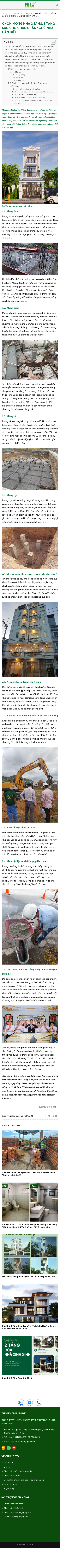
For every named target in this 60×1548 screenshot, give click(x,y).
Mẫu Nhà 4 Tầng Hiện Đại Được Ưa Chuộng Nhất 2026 (28, 1277)
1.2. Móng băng (19, 75)
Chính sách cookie (12, 1476)
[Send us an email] (3, 1448)
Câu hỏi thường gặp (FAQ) (16, 1517)
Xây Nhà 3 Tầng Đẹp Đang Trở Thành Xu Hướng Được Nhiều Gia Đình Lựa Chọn (29, 1327)
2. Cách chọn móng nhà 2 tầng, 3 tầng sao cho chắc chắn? (30, 84)
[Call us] (9, 1448)
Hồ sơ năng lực (11, 1484)
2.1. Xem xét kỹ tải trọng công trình (26, 89)
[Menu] (4, 5)
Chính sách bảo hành (13, 1504)
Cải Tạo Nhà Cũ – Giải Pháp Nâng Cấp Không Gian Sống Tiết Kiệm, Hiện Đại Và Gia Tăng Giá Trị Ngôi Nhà (29, 1226)
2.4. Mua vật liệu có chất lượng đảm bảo (29, 98)
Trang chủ (6, 14)
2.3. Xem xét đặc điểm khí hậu (25, 95)
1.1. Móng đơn (18, 72)
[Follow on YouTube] (14, 1448)
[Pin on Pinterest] (56, 1116)
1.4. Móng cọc (18, 80)
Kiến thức (18, 14)
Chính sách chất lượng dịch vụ (18, 1513)
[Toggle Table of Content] (52, 42)
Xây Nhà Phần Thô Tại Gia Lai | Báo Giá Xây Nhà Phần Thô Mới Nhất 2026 (28, 1174)
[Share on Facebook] (46, 1116)
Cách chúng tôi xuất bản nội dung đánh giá (24, 1480)
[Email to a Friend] (53, 1116)
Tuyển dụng (9, 1489)
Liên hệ (7, 1467)
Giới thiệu (8, 1463)
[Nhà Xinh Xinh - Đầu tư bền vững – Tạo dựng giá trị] (30, 5)
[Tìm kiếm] (56, 5)
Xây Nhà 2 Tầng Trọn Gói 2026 (17, 1378)
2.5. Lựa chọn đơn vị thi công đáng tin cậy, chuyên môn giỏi (33, 102)
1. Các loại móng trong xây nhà (22, 69)
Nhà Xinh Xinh (19, 120)
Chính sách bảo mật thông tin (18, 1471)
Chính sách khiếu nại (13, 1508)
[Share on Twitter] (49, 1116)
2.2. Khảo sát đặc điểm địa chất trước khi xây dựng (33, 92)
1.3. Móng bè (18, 78)
